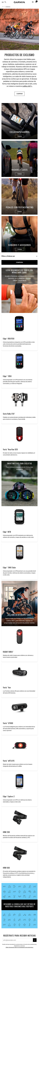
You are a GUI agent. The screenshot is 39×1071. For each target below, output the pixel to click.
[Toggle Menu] (1, 2)
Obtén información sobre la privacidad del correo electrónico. (19, 947)
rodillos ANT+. (27, 86)
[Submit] (35, 940)
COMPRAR (20, 94)
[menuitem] (5, 2)
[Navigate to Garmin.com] (19, 2)
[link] (19, 29)
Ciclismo (8, 6)
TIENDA (19, 136)
